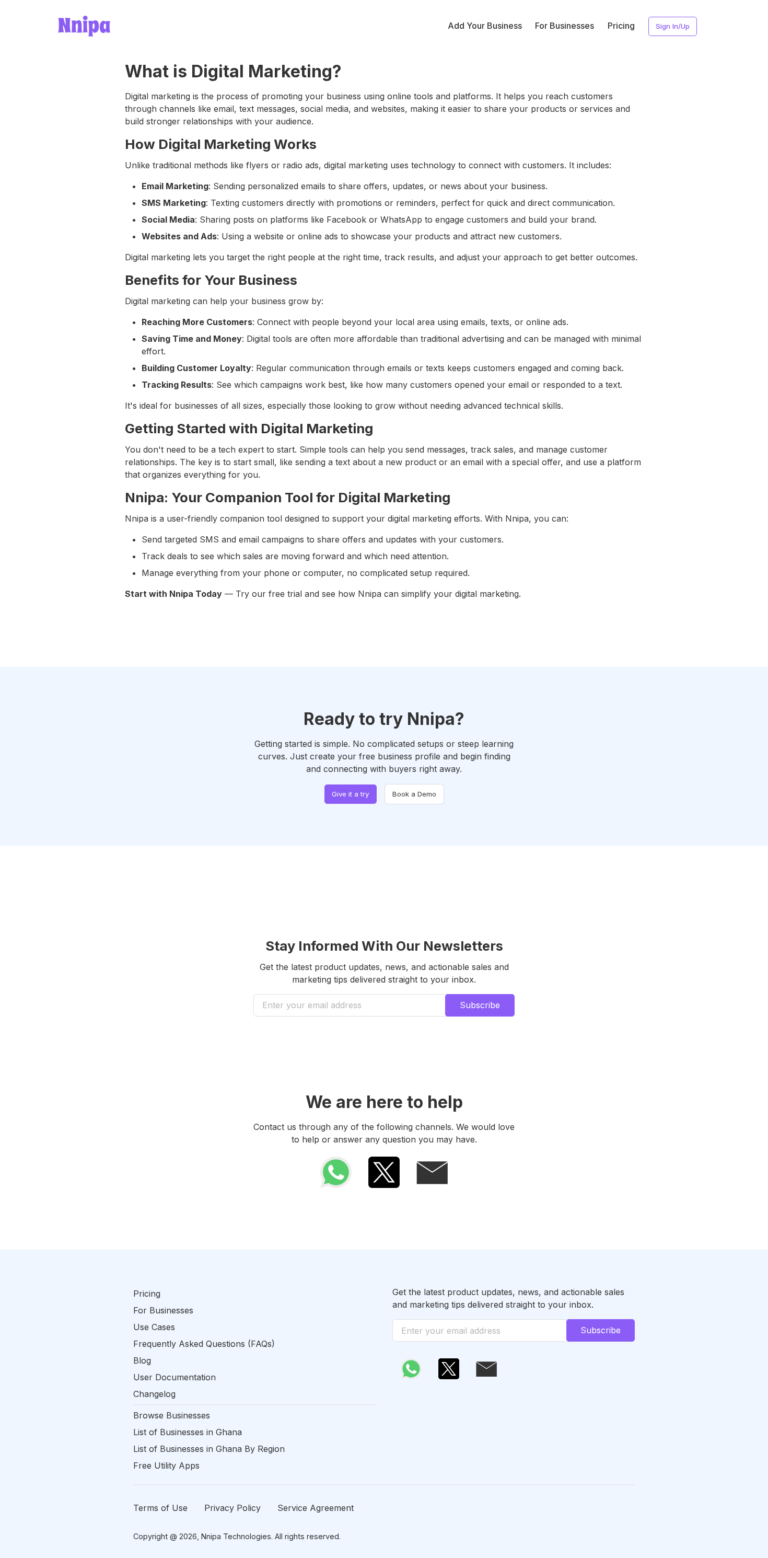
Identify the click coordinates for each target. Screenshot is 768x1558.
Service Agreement (315, 1508)
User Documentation (174, 1377)
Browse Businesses (171, 1415)
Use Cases (154, 1327)
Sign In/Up (673, 26)
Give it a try (350, 794)
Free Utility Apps (166, 1465)
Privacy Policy (232, 1508)
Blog (142, 1360)
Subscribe (480, 1005)
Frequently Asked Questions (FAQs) (204, 1343)
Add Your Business (485, 25)
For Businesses (564, 25)
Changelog (154, 1394)
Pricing (621, 25)
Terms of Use (160, 1508)
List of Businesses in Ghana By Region (209, 1449)
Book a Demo (414, 794)
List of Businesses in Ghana (187, 1432)
